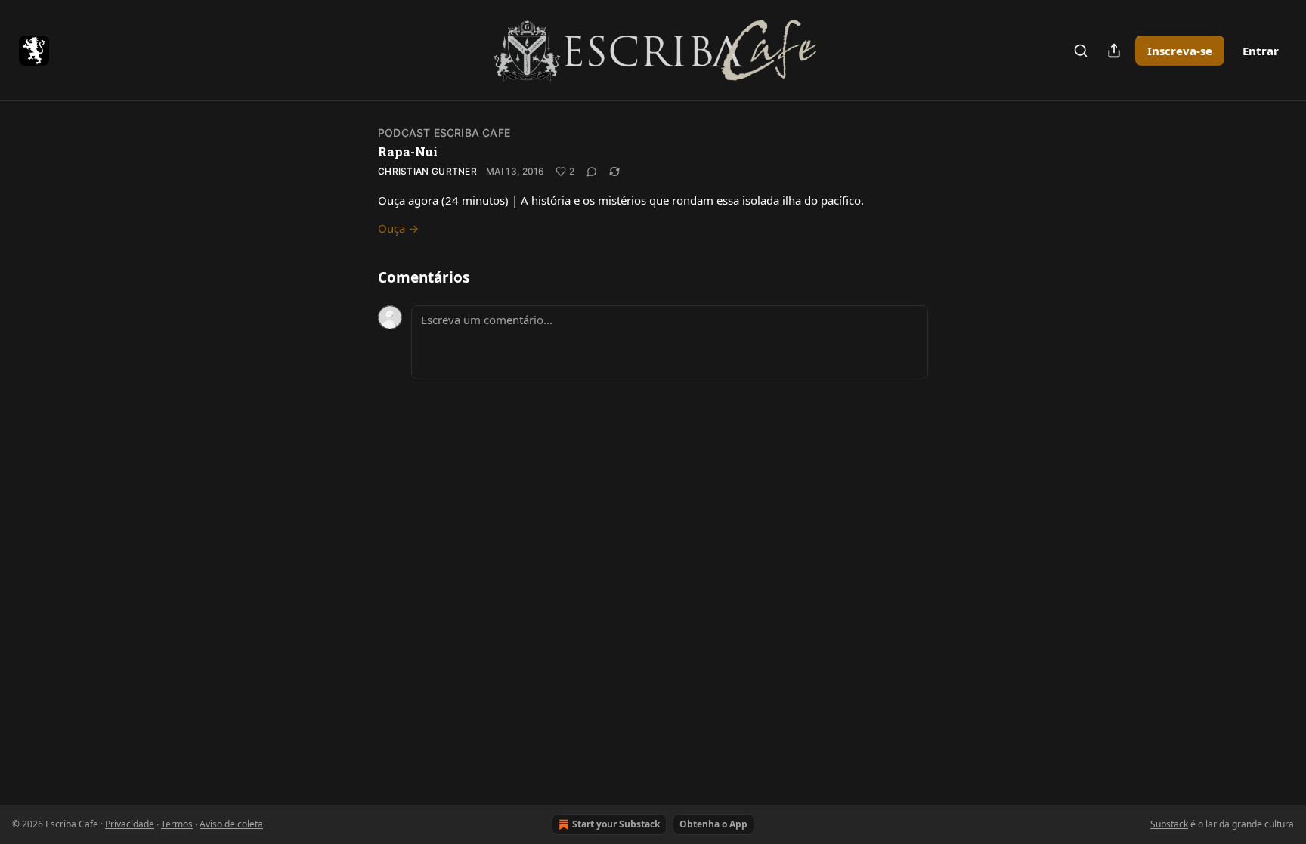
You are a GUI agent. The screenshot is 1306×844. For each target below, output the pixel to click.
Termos (177, 824)
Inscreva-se (1179, 50)
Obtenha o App (713, 824)
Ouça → (398, 228)
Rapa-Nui (408, 151)
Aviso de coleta (231, 824)
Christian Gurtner (427, 171)
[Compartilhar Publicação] (1114, 51)
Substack (1169, 824)
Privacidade (129, 824)
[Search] (1081, 51)
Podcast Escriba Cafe (444, 132)
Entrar (1261, 50)
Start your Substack (616, 824)
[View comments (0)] (592, 171)
